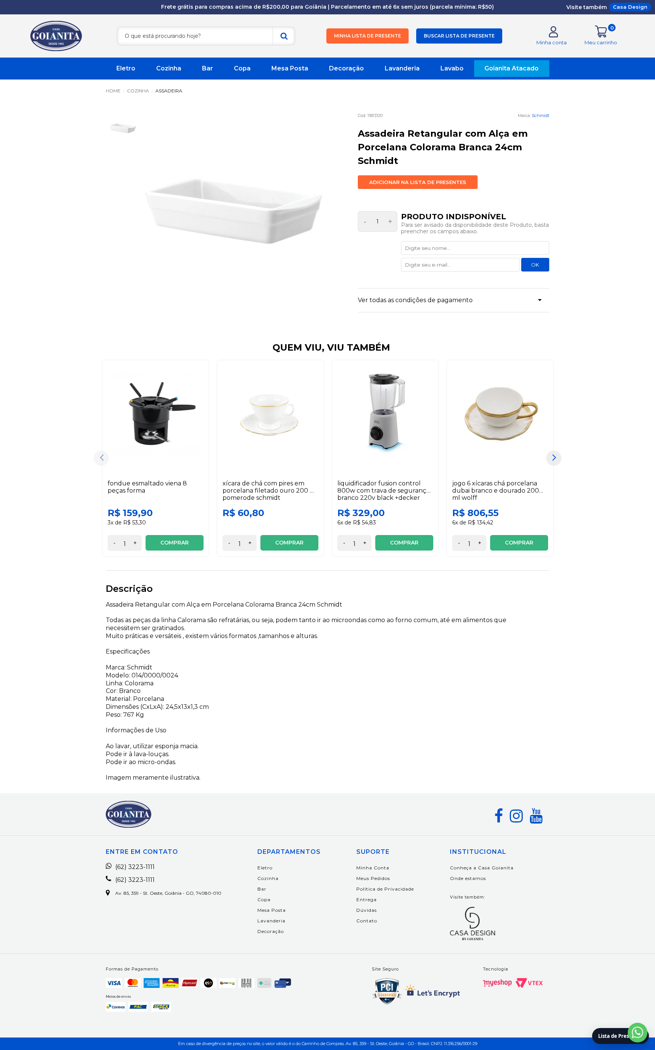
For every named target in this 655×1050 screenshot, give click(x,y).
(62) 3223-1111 (135, 867)
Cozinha (168, 68)
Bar (207, 68)
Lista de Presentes (620, 1036)
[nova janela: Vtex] (529, 983)
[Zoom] (123, 128)
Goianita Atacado (511, 68)
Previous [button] (101, 458)
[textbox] (206, 36)
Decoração (346, 68)
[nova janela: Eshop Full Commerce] (497, 983)
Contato (366, 921)
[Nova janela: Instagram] (516, 816)
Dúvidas (366, 910)
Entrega (366, 899)
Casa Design (630, 7)
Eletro (125, 68)
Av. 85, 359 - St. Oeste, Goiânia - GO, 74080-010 (168, 893)
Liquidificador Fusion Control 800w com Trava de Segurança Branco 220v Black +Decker (383, 490)
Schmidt (540, 115)
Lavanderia (402, 68)
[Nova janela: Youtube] (536, 816)
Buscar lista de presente (459, 36)
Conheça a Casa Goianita (482, 868)
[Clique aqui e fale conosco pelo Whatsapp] (637, 1032)
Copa (242, 68)
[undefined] (234, 207)
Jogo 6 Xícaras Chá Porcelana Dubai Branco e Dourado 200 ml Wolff (495, 490)
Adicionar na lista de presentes (417, 182)
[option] (155, 458)
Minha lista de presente (367, 36)
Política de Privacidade (385, 889)
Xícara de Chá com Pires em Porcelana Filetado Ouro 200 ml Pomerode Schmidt (270, 490)
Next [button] (553, 458)
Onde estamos (468, 878)
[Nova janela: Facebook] (498, 816)
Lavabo (452, 68)
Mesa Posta (289, 68)
